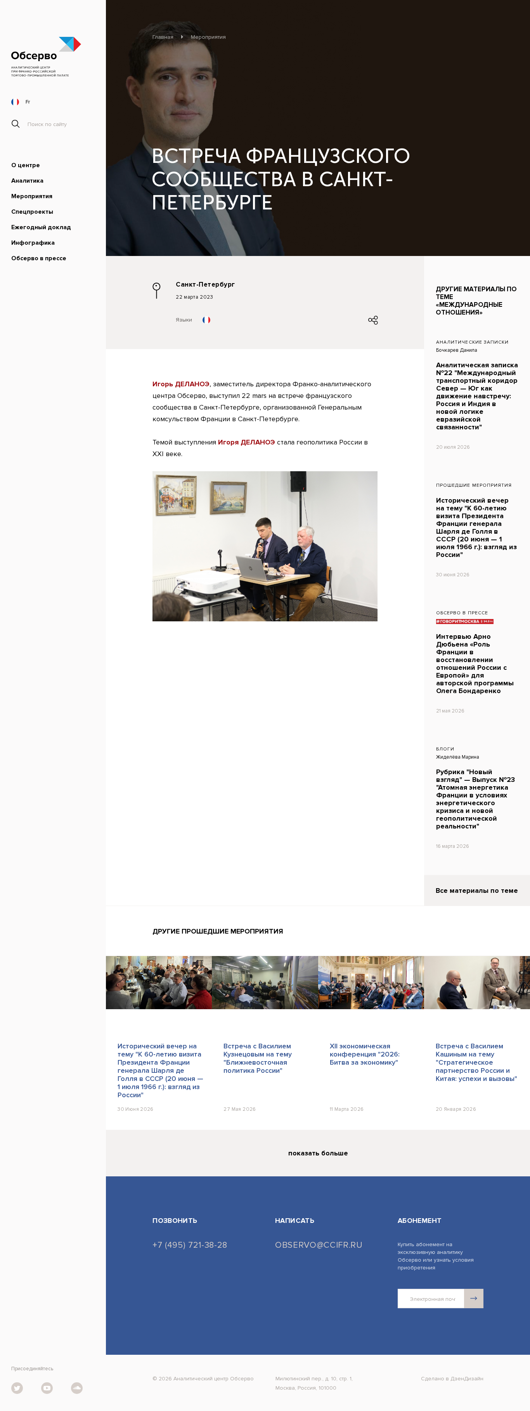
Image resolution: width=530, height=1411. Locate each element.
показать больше (318, 1153)
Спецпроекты (32, 212)
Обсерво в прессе (38, 258)
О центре (25, 165)
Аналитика (27, 181)
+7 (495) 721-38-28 (189, 1245)
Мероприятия (31, 196)
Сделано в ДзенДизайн (452, 1378)
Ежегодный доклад (41, 227)
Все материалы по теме (477, 890)
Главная (162, 37)
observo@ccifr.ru (318, 1245)
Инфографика (33, 243)
